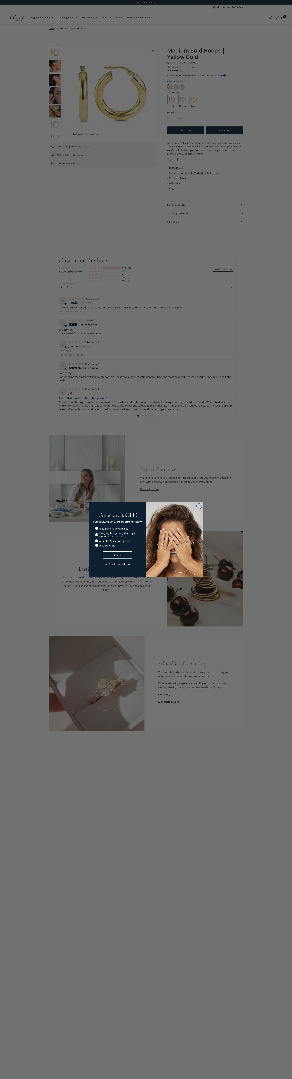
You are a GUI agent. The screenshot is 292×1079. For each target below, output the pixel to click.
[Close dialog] (199, 506)
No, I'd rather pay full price (117, 564)
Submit (117, 555)
